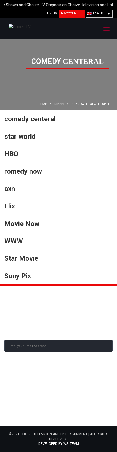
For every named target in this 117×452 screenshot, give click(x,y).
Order (64, 397)
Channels (61, 104)
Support (11, 410)
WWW (13, 241)
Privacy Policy (17, 416)
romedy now (23, 171)
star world (20, 137)
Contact (66, 390)
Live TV (52, 13)
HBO (11, 154)
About (64, 383)
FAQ (61, 410)
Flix (9, 206)
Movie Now (21, 224)
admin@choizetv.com (26, 317)
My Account (68, 13)
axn (9, 189)
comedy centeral (30, 119)
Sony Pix (17, 276)
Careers (11, 390)
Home (9, 383)
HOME (42, 104)
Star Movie (21, 258)
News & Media (16, 397)
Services (12, 403)
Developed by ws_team (58, 444)
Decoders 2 (68, 403)
